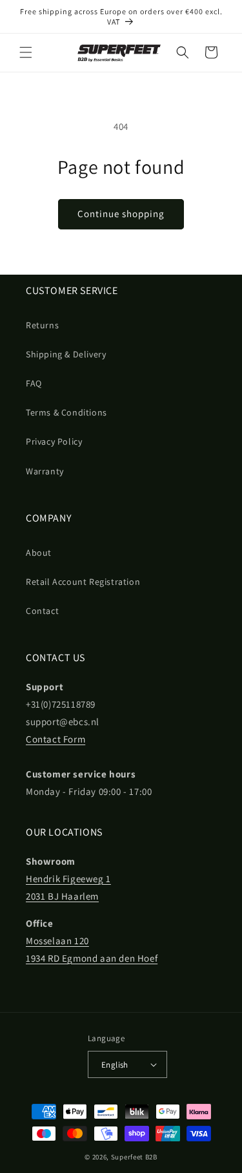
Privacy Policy (54, 441)
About (39, 552)
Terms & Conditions (66, 412)
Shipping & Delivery (66, 354)
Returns (42, 325)
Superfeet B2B (134, 1156)
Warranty (45, 471)
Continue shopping (121, 213)
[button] (26, 52)
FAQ (34, 383)
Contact (42, 611)
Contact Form (55, 739)
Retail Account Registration (83, 581)
